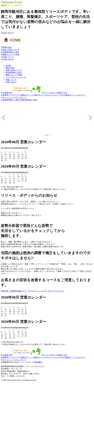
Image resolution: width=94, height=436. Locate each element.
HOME (8, 65)
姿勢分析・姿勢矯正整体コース (14, 291)
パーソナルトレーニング (16, 77)
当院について (11, 80)
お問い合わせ (11, 82)
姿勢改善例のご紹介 (14, 72)
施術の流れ (10, 68)
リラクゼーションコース (37, 291)
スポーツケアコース (56, 291)
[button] (3, 117)
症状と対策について (14, 70)
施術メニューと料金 (14, 75)
